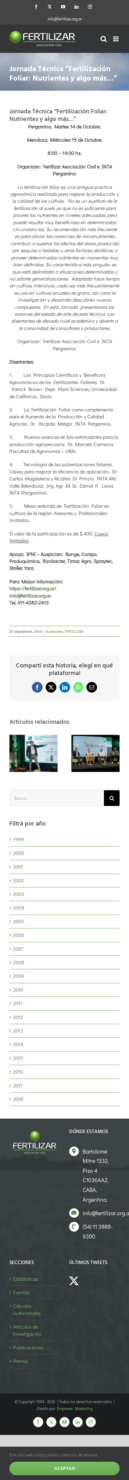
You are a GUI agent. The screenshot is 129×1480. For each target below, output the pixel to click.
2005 (18, 921)
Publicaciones (28, 1347)
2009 (18, 975)
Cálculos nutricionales (27, 1309)
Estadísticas (25, 1278)
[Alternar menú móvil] (116, 39)
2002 (18, 880)
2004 (18, 907)
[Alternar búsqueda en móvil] (104, 39)
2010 (18, 989)
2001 (18, 866)
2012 (18, 1017)
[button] (15, 753)
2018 (18, 1099)
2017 (18, 1085)
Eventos (21, 1292)
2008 (18, 962)
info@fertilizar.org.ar (65, 18)
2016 (18, 1071)
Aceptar (64, 1468)
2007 (18, 948)
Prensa (20, 1361)
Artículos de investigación (27, 1330)
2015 (18, 1058)
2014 (18, 1044)
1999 (18, 839)
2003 (18, 894)
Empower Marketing (74, 1408)
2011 (18, 1003)
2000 (18, 853)
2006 (18, 935)
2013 (18, 1030)
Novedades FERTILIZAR (64, 631)
